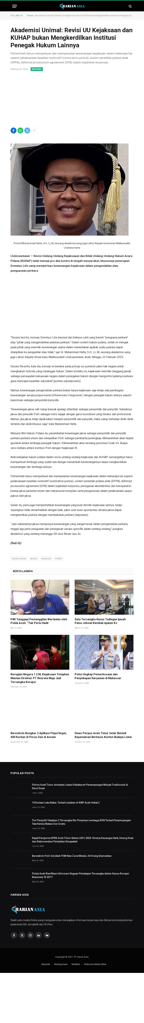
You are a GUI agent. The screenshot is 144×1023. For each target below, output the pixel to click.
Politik (58, 558)
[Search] (130, 6)
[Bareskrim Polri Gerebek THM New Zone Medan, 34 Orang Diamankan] (20, 860)
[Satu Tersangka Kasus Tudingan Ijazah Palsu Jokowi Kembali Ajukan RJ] (104, 597)
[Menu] (14, 6)
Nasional (36, 69)
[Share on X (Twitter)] (27, 130)
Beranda (45, 964)
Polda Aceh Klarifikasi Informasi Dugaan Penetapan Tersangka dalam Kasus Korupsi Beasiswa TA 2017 (80, 875)
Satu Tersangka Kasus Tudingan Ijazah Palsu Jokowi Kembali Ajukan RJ (100, 621)
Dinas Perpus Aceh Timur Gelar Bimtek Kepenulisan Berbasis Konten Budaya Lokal (103, 735)
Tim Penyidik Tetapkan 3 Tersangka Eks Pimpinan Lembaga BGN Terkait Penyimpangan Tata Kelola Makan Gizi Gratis (81, 822)
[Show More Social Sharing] (34, 130)
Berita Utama (19, 558)
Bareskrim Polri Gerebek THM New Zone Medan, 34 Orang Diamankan (72, 855)
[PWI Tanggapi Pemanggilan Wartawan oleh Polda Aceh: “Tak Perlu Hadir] (40, 597)
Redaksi (76, 964)
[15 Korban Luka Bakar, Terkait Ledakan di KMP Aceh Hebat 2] (20, 807)
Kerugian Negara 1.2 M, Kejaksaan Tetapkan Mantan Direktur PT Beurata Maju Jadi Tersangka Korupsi (40, 678)
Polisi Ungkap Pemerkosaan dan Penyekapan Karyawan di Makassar (98, 676)
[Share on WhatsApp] (20, 130)
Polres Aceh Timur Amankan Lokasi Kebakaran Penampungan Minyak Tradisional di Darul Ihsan (80, 786)
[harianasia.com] (72, 6)
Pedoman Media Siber (95, 964)
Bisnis (34, 558)
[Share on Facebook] (14, 130)
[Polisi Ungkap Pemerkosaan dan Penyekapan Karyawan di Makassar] (104, 652)
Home (30, 15)
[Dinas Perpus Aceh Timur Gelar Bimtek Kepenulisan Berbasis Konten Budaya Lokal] (104, 711)
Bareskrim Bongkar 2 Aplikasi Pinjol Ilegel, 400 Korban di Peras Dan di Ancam (39, 735)
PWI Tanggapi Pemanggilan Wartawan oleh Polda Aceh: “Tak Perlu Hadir (39, 621)
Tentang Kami (61, 964)
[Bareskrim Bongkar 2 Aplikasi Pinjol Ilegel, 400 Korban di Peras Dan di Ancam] (40, 711)
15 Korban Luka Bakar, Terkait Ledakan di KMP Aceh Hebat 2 (66, 802)
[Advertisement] (72, 99)
